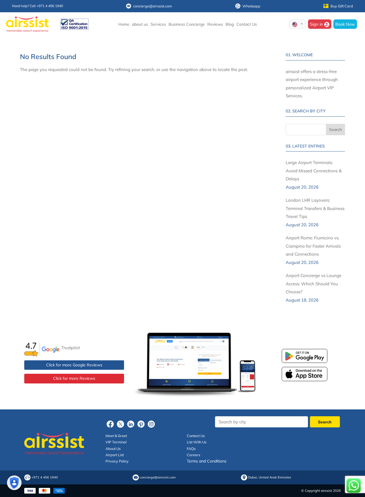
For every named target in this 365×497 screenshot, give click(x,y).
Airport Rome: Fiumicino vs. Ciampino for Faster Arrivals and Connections (313, 246)
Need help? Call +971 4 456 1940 (37, 6)
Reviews (215, 24)
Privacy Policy (117, 461)
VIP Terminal (116, 442)
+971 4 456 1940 (44, 477)
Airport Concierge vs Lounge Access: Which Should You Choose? (313, 283)
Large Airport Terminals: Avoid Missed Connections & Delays (314, 170)
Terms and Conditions (206, 461)
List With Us (196, 442)
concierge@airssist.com (152, 6)
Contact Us (246, 24)
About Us (113, 448)
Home (123, 24)
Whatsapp (251, 6)
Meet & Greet (116, 435)
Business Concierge (187, 24)
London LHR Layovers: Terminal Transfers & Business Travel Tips (315, 208)
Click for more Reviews (74, 378)
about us (140, 24)
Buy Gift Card (341, 6)
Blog (230, 24)
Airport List (115, 454)
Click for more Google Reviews (74, 364)
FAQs (191, 448)
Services (158, 24)
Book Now (345, 24)
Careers (193, 454)
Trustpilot (70, 347)
